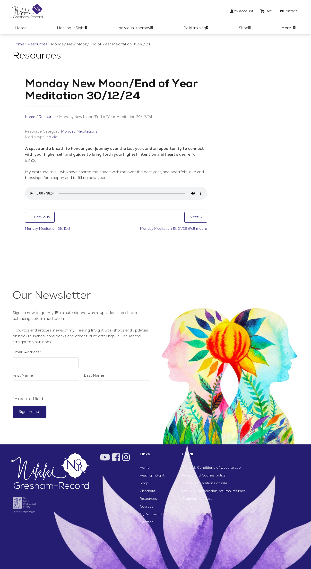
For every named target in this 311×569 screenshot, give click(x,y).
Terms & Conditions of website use (211, 468)
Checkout (148, 491)
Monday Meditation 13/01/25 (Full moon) (173, 229)
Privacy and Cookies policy (204, 475)
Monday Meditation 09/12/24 (49, 229)
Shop (144, 483)
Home (18, 44)
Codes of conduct (197, 499)
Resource (47, 117)
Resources (37, 44)
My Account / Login (156, 514)
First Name (23, 376)
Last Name (94, 376)
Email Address (27, 352)
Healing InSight (152, 475)
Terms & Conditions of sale (204, 483)
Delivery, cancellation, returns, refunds (213, 491)
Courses (146, 507)
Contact (146, 522)
